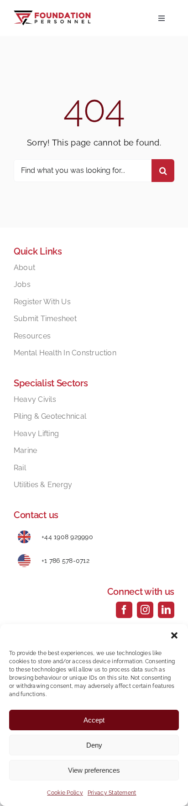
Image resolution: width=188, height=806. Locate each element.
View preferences (94, 770)
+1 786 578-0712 (65, 560)
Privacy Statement (112, 793)
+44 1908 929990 (67, 537)
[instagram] (145, 610)
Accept (94, 720)
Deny (94, 745)
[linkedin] (166, 610)
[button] (174, 635)
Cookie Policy (65, 793)
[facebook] (124, 610)
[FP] (52, 14)
